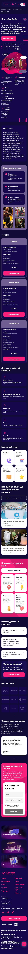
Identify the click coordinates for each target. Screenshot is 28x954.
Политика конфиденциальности (11, 946)
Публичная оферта (7, 948)
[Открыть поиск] (15, 4)
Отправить (14, 812)
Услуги (3, 878)
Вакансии (18, 893)
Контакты (4, 888)
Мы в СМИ (18, 878)
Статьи (17, 881)
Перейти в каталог (14, 570)
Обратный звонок (14, 919)
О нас (3, 885)
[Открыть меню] (18, 4)
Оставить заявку (8, 38)
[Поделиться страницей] (25, 19)
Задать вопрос (19, 885)
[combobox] (8, 800)
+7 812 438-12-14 (6, 904)
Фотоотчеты (5, 881)
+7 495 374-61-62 (6, 899)
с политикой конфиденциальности (13, 806)
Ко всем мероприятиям (14, 498)
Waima (13, 934)
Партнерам (5, 891)
